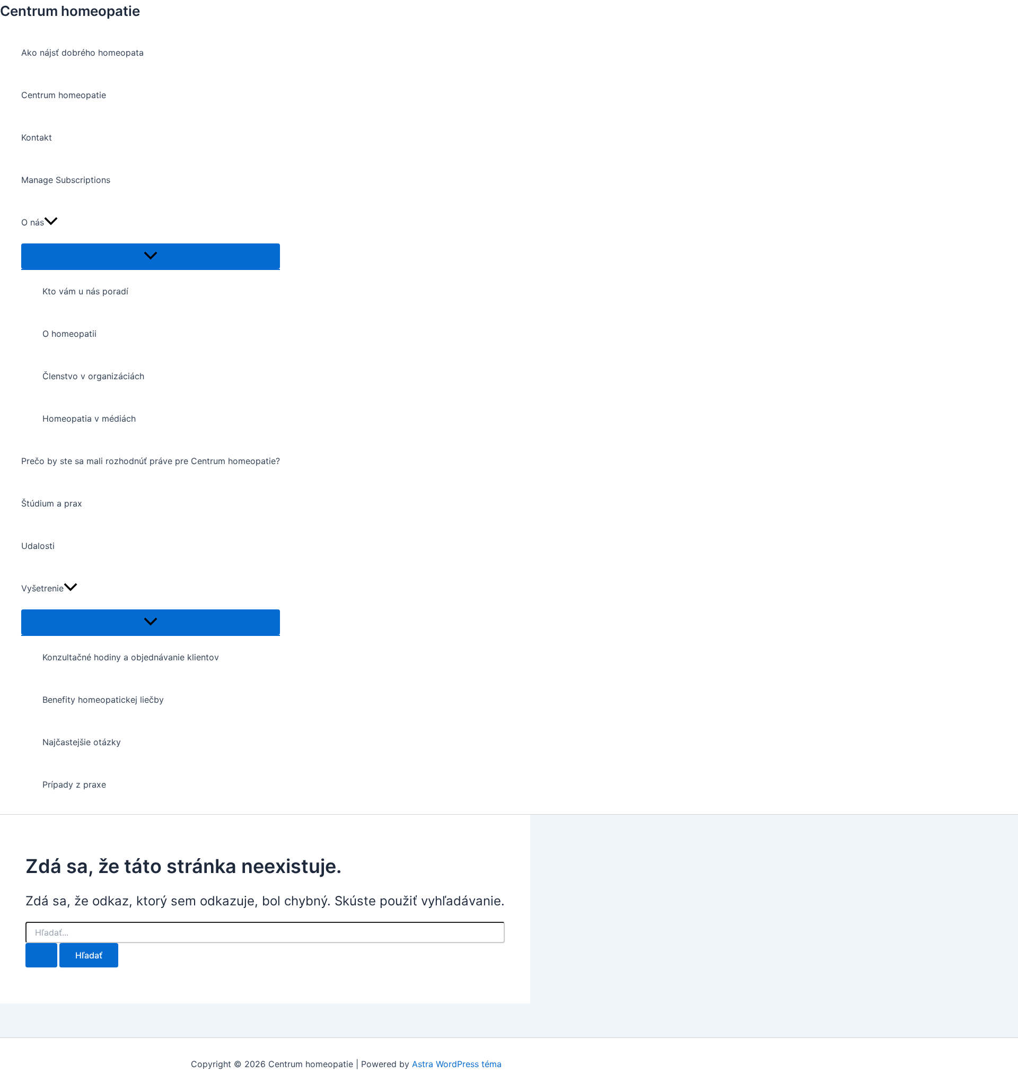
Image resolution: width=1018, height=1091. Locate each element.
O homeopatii (69, 333)
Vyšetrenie (42, 588)
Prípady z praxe (74, 784)
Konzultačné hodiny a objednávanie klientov (130, 657)
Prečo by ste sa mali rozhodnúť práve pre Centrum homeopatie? (150, 461)
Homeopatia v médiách (89, 418)
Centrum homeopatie (70, 11)
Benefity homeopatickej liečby (103, 699)
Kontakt (36, 137)
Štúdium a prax (51, 503)
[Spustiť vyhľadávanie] (41, 955)
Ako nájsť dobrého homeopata (82, 52)
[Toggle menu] (150, 256)
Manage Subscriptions (65, 179)
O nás (32, 222)
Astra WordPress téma (457, 1064)
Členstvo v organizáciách (93, 376)
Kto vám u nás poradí (85, 291)
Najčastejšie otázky (81, 742)
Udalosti (38, 545)
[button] (51, 222)
